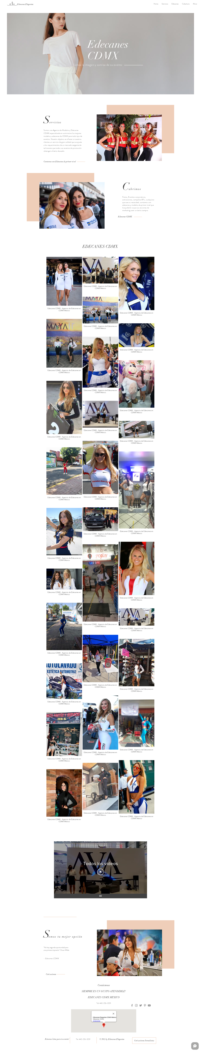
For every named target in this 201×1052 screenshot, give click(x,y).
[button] (125, 216)
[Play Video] (100, 872)
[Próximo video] (142, 867)
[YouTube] (149, 1005)
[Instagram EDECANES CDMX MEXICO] (136, 1005)
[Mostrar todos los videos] (100, 896)
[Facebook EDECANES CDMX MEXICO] (132, 1005)
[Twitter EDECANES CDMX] (140, 1005)
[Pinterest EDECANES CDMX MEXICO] (145, 1005)
